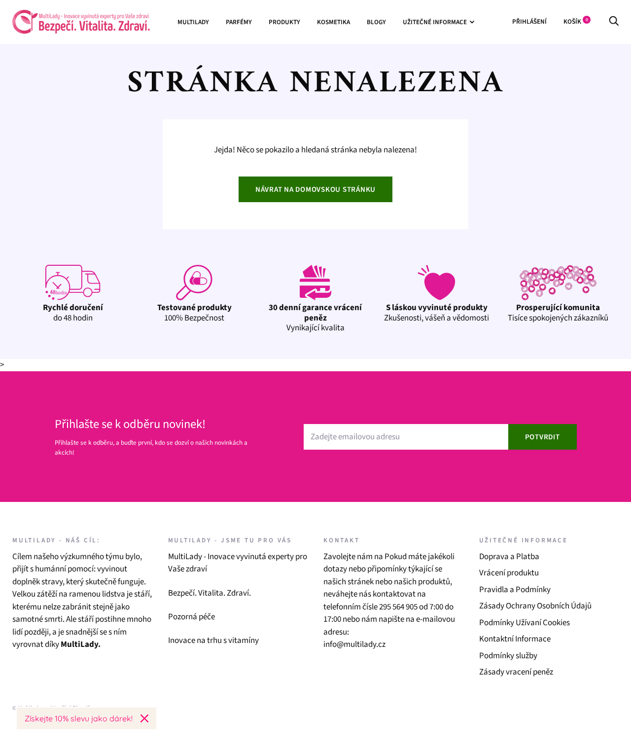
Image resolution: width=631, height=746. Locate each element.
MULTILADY (193, 22)
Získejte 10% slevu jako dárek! (79, 718)
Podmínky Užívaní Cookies (524, 623)
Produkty (284, 22)
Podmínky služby (508, 656)
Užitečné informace (435, 22)
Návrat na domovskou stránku (315, 189)
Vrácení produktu (509, 573)
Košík (575, 21)
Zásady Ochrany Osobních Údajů (535, 606)
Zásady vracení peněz (516, 672)
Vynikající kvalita (315, 318)
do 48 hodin (73, 312)
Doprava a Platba (509, 557)
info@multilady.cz (354, 644)
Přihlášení (529, 21)
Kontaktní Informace (515, 639)
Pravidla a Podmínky (515, 590)
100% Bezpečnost (194, 312)
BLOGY (376, 22)
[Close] (144, 718)
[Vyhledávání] (614, 21)
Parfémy (239, 22)
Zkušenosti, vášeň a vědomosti (436, 312)
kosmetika (333, 22)
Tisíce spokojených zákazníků (558, 312)
